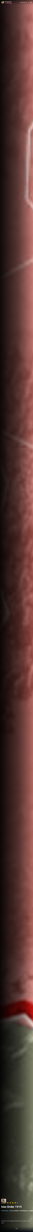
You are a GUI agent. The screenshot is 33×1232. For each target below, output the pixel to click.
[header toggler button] (31, 2)
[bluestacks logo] (6, 2)
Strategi (5, 1211)
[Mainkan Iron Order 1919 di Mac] (16, 1216)
